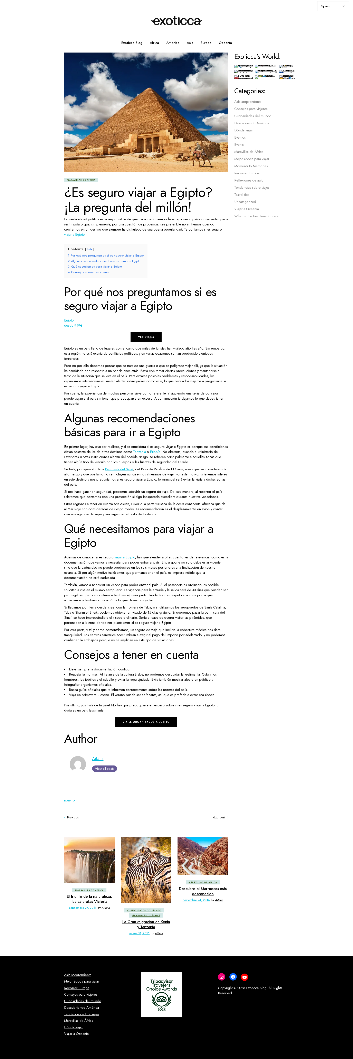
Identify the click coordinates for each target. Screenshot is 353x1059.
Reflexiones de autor (249, 180)
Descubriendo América (251, 123)
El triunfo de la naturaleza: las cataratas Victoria (89, 899)
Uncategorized (245, 201)
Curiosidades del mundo (144, 910)
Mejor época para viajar (251, 158)
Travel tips (241, 194)
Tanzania (139, 451)
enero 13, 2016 (139, 933)
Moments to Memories (251, 166)
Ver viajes (146, 337)
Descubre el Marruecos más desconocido (203, 891)
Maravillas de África (81, 180)
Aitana (98, 758)
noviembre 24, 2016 (196, 900)
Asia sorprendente (247, 101)
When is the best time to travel (256, 216)
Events (239, 144)
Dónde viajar (243, 130)
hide (89, 249)
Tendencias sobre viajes (251, 187)
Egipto (69, 800)
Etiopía (155, 451)
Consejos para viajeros (251, 108)
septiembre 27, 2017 (82, 908)
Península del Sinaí (119, 469)
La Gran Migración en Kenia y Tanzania (146, 924)
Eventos (240, 137)
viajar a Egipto (74, 234)
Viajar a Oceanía (246, 208)
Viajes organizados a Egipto (146, 722)
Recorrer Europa (246, 173)
